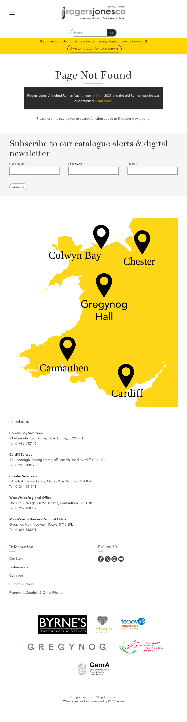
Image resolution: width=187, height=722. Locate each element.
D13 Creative (116, 701)
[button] (12, 13)
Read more (103, 101)
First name (17, 164)
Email (132, 164)
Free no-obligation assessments (94, 48)
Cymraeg (16, 575)
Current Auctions (22, 584)
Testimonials (18, 567)
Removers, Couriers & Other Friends (36, 592)
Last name (76, 164)
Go (111, 32)
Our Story (16, 558)
